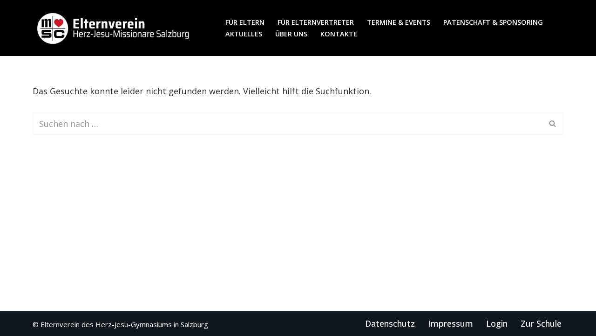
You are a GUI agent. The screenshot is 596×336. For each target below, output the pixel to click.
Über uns (291, 33)
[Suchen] (552, 123)
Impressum (450, 323)
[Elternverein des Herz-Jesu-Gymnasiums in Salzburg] (114, 28)
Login (497, 323)
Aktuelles (243, 33)
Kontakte (338, 33)
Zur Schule (541, 323)
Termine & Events (398, 22)
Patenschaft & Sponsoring (493, 22)
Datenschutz (390, 323)
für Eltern (244, 22)
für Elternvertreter (316, 22)
